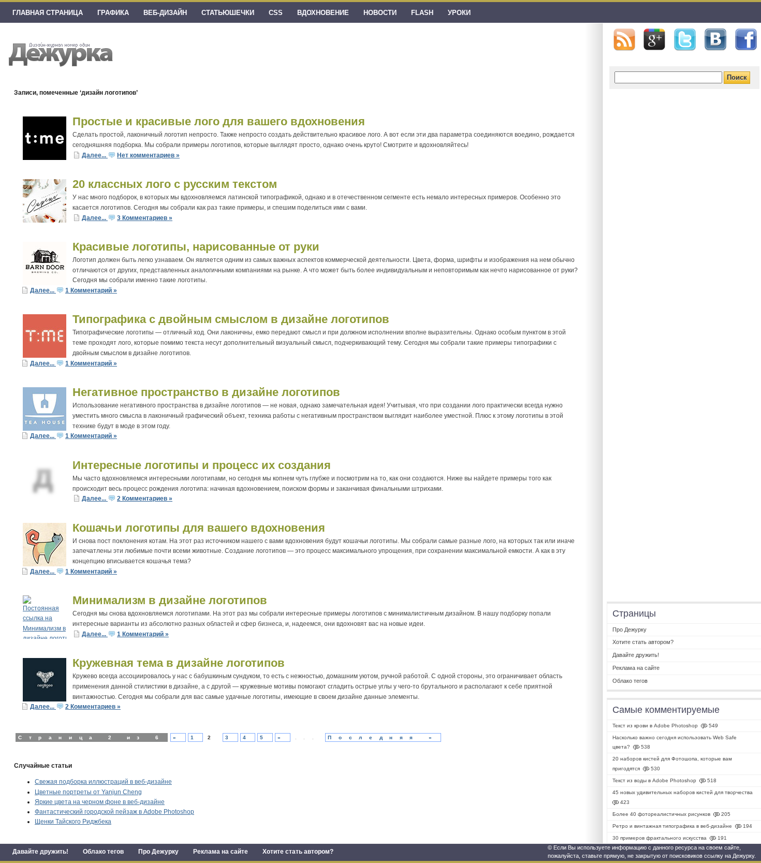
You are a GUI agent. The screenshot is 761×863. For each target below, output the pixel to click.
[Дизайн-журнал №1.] (59, 53)
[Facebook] (746, 39)
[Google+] (654, 39)
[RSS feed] (624, 39)
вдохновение (323, 13)
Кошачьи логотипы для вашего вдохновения (198, 527)
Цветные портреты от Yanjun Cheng (88, 792)
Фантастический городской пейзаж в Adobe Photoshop (114, 811)
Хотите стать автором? (297, 851)
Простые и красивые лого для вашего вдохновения (218, 121)
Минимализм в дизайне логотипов (169, 600)
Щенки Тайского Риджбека (73, 821)
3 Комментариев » (144, 218)
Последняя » (383, 737)
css (276, 13)
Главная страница (47, 13)
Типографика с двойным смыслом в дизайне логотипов (230, 319)
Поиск (737, 77)
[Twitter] (685, 39)
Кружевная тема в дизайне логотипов (178, 662)
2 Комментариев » (144, 498)
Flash (422, 13)
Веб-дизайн (165, 13)
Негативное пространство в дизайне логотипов (206, 392)
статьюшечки (227, 13)
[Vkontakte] (715, 39)
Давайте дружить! (40, 851)
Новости (380, 13)
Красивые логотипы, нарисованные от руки (195, 246)
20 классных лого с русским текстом (174, 184)
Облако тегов (103, 851)
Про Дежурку (158, 851)
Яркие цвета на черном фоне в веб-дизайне (100, 802)
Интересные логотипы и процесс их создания (201, 465)
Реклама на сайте (220, 851)
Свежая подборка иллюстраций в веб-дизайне (103, 781)
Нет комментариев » (148, 155)
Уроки (459, 13)
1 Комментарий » (91, 290)
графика (113, 13)
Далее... (95, 155)
